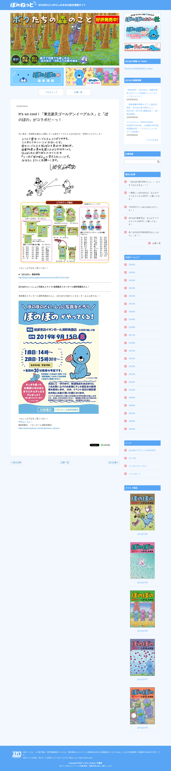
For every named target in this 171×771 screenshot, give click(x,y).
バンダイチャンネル (138, 466)
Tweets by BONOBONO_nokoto (138, 69)
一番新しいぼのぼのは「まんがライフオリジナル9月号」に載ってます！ (144, 196)
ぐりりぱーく (135, 474)
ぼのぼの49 (142, 582)
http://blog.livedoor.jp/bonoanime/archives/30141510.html (44, 278)
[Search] (158, 161)
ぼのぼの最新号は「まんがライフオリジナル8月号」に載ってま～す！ (144, 221)
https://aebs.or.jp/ (85, 758)
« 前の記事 (16, 462)
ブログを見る (152, 140)
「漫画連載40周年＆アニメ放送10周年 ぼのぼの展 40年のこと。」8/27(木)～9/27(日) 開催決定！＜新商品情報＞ (142, 110)
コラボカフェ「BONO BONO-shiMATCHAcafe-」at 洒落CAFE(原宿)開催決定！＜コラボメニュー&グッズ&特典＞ (142, 128)
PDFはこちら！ (26, 422)
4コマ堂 (132, 458)
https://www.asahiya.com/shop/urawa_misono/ (39, 428)
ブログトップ (51, 92)
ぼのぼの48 (142, 631)
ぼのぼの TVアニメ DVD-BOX (142, 450)
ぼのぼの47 (142, 679)
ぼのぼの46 (142, 728)
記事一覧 (78, 92)
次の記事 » (113, 462)
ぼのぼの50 (142, 534)
